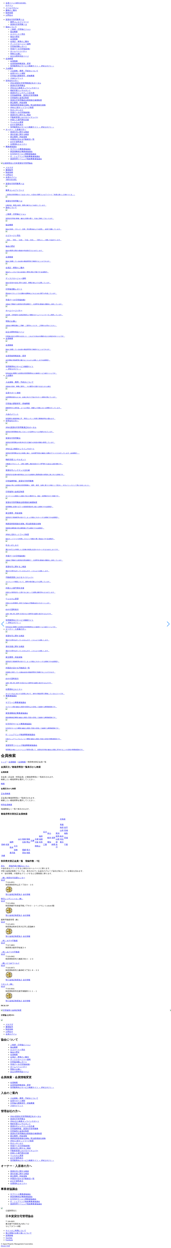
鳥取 (28, 839)
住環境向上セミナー (18, 144)
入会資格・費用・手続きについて (24, 71)
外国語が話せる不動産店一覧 (22, 139)
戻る (3, 866)
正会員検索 (5, 794)
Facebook (9, 1240)
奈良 (41, 842)
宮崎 (16, 850)
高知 (24, 853)
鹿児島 (12, 853)
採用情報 (9, 1235)
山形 (62, 830)
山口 (20, 839)
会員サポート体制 (17, 73)
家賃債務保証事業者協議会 (21, 151)
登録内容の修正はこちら (18, 866)
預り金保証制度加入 (14, 894)
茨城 (66, 838)
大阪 (37, 842)
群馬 (57, 836)
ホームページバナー (18, 51)
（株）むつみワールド (10, 963)
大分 (16, 846)
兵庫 (32, 841)
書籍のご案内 (11, 10)
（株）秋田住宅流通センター (13, 878)
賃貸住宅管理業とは (18, 24)
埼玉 (62, 839)
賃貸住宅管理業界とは (15, 19)
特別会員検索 (6, 805)
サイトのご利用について (16, 1231)
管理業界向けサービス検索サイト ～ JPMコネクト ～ (32, 66)
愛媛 (24, 850)
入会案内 (9, 68)
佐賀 (7, 844)
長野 (53, 838)
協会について (11, 27)
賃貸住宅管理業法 (17, 85)
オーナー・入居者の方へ (16, 129)
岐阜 (49, 838)
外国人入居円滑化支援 (19, 120)
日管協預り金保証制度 (19, 98)
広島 (24, 842)
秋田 (62, 827)
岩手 (66, 827)
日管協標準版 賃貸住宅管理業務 (24, 95)
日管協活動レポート (18, 46)
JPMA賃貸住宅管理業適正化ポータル (25, 83)
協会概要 (14, 32)
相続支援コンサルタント (20, 90)
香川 (28, 850)
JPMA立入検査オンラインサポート (24, 88)
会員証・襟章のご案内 (19, 41)
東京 (62, 842)
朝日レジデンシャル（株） (12, 899)
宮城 (66, 830)
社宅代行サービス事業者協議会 (23, 154)
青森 (62, 825)
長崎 (3, 844)
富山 (49, 833)
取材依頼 (9, 13)
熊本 (11, 847)
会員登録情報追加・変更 (20, 63)
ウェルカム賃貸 (16, 122)
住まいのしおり (16, 110)
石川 (45, 832)
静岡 (53, 844)
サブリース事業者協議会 (20, 149)
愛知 (49, 842)
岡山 (28, 842)
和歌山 (37, 846)
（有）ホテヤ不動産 (9, 941)
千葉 (66, 844)
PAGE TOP (5, 1246)
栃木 (62, 836)
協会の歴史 (15, 37)
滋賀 (41, 839)
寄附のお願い (15, 54)
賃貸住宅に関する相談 (19, 132)
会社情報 (26, 894)
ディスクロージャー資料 (20, 44)
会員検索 (14, 39)
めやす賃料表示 (16, 125)
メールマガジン (12, 8)
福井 (41, 836)
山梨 (57, 839)
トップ (4, 762)
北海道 (62, 819)
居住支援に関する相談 (19, 134)
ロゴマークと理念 (17, 34)
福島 (66, 833)
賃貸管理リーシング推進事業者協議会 (26, 159)
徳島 (28, 853)
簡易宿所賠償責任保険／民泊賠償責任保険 (28, 105)
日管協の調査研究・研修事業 (22, 76)
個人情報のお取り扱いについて (19, 1233)
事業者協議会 (11, 147)
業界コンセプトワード (19, 22)
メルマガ (9, 167)
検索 (3, 784)
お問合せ (9, 15)
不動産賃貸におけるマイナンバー (24, 117)
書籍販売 (9, 170)
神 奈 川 (57, 844)
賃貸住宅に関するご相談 (20, 115)
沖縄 (3, 856)
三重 (45, 844)
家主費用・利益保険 (18, 103)
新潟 (57, 833)
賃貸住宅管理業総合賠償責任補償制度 (26, 100)
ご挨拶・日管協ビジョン (20, 29)
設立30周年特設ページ (19, 56)
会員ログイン (11, 1034)
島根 (24, 839)
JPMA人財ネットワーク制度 (22, 107)
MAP (3, 880)
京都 (37, 839)
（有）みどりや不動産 (10, 952)
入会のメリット (16, 78)
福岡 (11, 842)
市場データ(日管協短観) (20, 49)
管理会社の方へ (12, 81)
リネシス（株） (7, 984)
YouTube (9, 1238)
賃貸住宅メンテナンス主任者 (22, 93)
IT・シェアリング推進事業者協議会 (25, 156)
